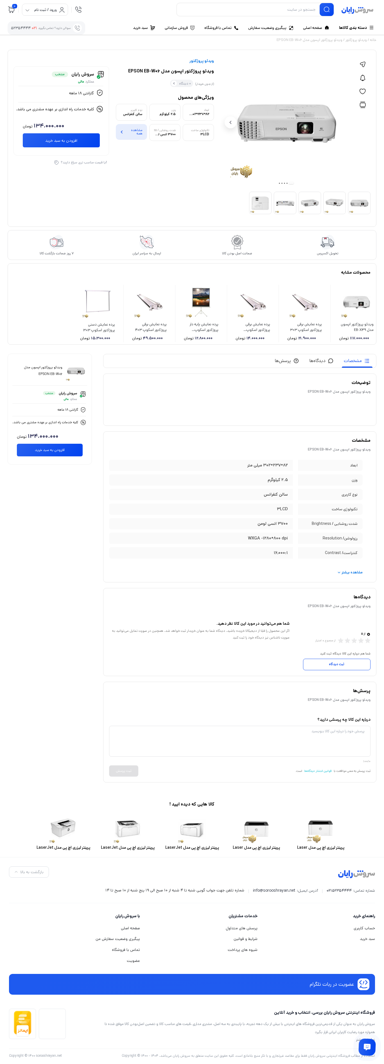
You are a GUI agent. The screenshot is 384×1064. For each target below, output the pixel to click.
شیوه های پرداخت (242, 950)
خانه (373, 40)
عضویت (133, 961)
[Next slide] (230, 122)
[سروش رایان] (357, 11)
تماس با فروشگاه (126, 950)
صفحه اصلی (130, 928)
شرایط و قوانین (245, 939)
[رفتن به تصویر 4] (282, 183)
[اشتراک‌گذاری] (362, 64)
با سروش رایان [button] (127, 916)
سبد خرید (367, 939)
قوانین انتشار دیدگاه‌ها (318, 771)
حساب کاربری (364, 928)
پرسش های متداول (241, 928)
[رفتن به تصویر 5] (279, 183)
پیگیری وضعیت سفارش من (118, 939)
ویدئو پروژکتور (356, 40)
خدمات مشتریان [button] (243, 916)
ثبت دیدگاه (336, 664)
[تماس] (78, 9)
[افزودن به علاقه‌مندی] (362, 91)
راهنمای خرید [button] (364, 916)
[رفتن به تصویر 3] (284, 183)
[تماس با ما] (367, 1047)
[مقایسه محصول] (362, 105)
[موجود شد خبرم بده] (362, 78)
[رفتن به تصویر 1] (291, 183)
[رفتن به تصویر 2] (287, 183)
